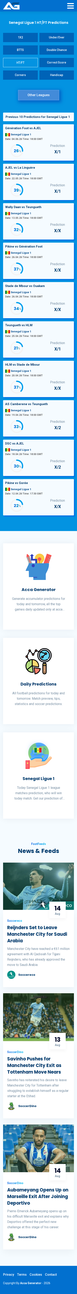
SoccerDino (27, 1106)
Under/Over (56, 37)
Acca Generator (39, 589)
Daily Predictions (38, 684)
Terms (22, 1275)
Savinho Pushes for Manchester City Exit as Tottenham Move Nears (34, 1065)
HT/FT (20, 62)
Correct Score (56, 62)
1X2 (20, 37)
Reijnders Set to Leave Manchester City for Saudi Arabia (37, 934)
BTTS (20, 50)
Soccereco (26, 975)
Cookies (36, 1275)
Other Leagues (39, 95)
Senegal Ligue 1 (38, 778)
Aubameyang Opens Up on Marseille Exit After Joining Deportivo (37, 1196)
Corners (20, 75)
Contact (51, 1275)
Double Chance (57, 50)
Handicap (56, 75)
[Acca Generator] (11, 6)
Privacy (8, 1275)
